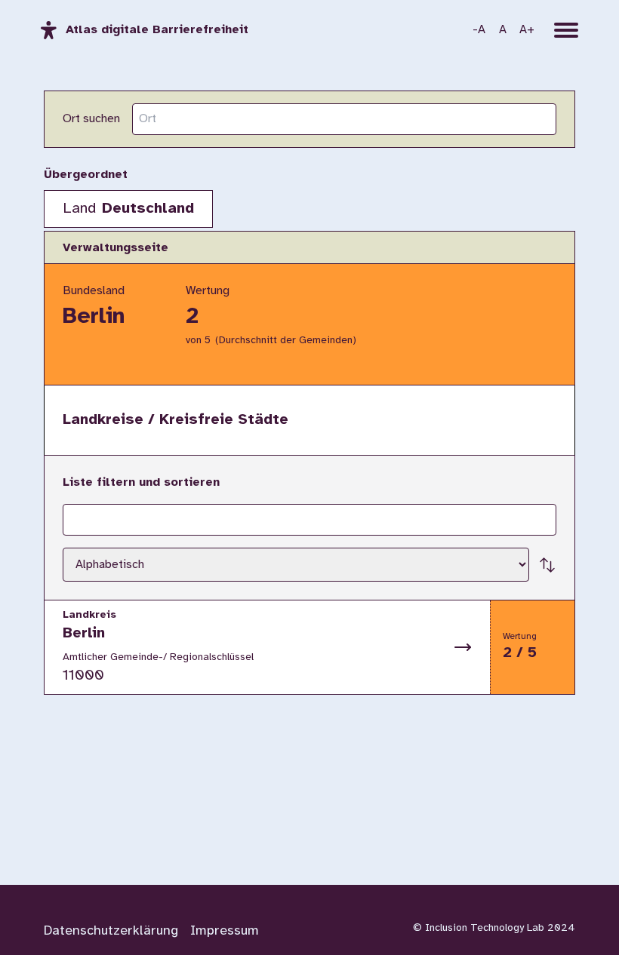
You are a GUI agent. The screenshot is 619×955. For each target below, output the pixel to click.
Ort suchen (91, 118)
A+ (526, 29)
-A (479, 29)
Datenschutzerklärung (111, 931)
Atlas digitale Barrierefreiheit (157, 29)
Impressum (224, 931)
